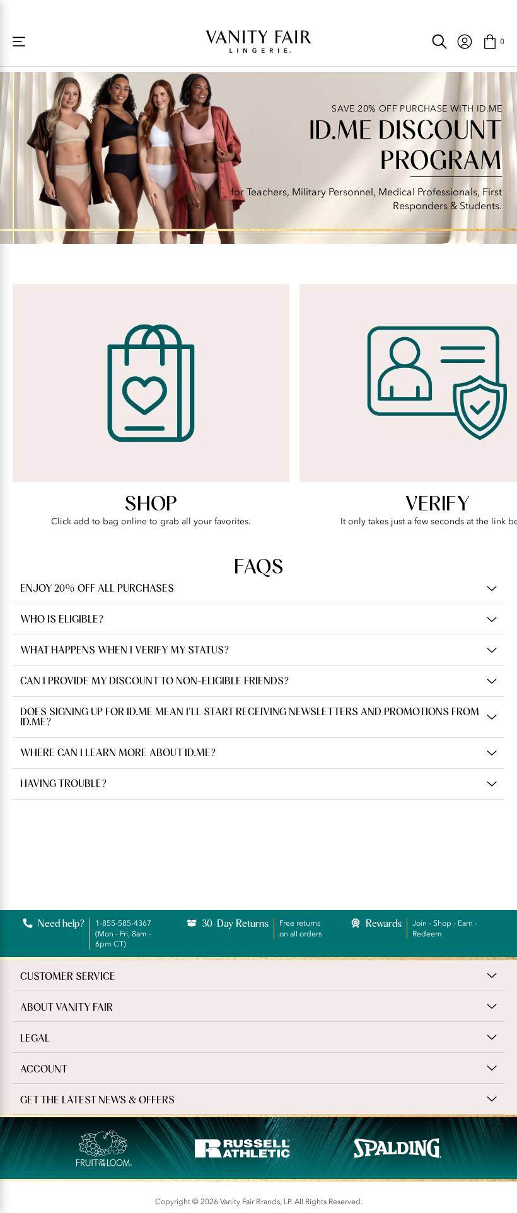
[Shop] (19, 41)
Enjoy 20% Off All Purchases (97, 589)
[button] (493, 41)
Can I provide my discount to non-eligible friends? (154, 681)
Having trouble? (63, 784)
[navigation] (464, 41)
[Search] (439, 41)
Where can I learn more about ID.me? (118, 753)
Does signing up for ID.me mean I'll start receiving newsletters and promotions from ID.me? (249, 717)
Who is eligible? (61, 619)
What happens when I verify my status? (124, 650)
